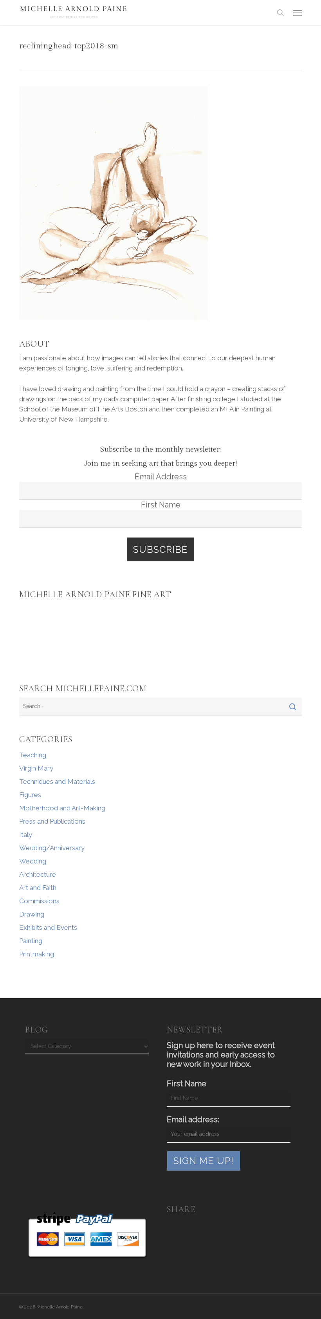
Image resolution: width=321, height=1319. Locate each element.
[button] (297, 12)
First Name (160, 504)
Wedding (32, 861)
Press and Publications (52, 821)
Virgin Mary (36, 768)
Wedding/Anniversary (52, 848)
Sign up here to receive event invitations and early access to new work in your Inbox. (221, 1055)
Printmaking (36, 954)
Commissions (39, 901)
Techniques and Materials (57, 781)
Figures (30, 795)
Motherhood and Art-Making (62, 808)
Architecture (37, 874)
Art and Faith (37, 888)
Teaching (32, 755)
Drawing (31, 914)
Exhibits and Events (48, 927)
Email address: (193, 1119)
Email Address (161, 476)
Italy (25, 834)
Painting (30, 941)
